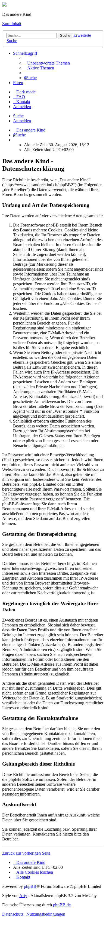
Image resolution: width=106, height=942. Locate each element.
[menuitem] (47, 63)
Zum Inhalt (11, 23)
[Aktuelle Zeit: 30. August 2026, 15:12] (14, 139)
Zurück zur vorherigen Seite (26, 853)
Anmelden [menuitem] (22, 106)
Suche (65, 35)
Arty (23, 895)
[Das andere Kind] (4, 5)
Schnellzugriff (25, 53)
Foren (18, 82)
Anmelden (22, 120)
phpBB (30, 886)
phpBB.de (62, 905)
